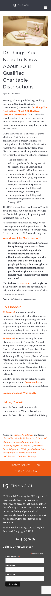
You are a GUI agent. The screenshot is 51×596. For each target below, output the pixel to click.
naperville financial (22, 446)
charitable (8, 438)
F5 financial (28, 438)
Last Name (10, 574)
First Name (10, 565)
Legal (38, 465)
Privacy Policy (19, 465)
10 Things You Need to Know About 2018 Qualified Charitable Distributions (25, 111)
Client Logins (24, 471)
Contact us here (33, 382)
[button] (36, 471)
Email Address (12, 556)
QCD (23, 449)
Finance (16, 435)
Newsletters (27, 435)
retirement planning (26, 456)
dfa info (17, 438)
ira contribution (20, 442)
